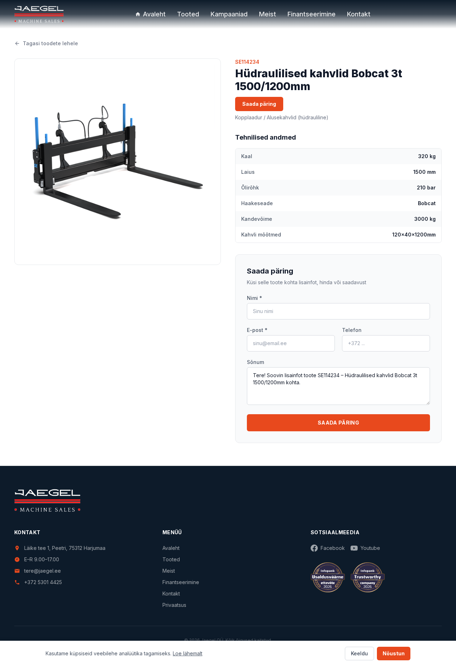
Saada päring (259, 104)
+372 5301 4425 (43, 582)
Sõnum (255, 362)
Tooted (188, 14)
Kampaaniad (229, 14)
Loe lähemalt (187, 653)
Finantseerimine (311, 14)
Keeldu (359, 653)
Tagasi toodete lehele (50, 43)
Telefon (352, 330)
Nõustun (394, 653)
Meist (267, 14)
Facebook (333, 548)
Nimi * (254, 298)
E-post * (257, 330)
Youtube (370, 548)
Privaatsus (174, 605)
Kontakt (358, 14)
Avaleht (154, 14)
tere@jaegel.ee (42, 571)
